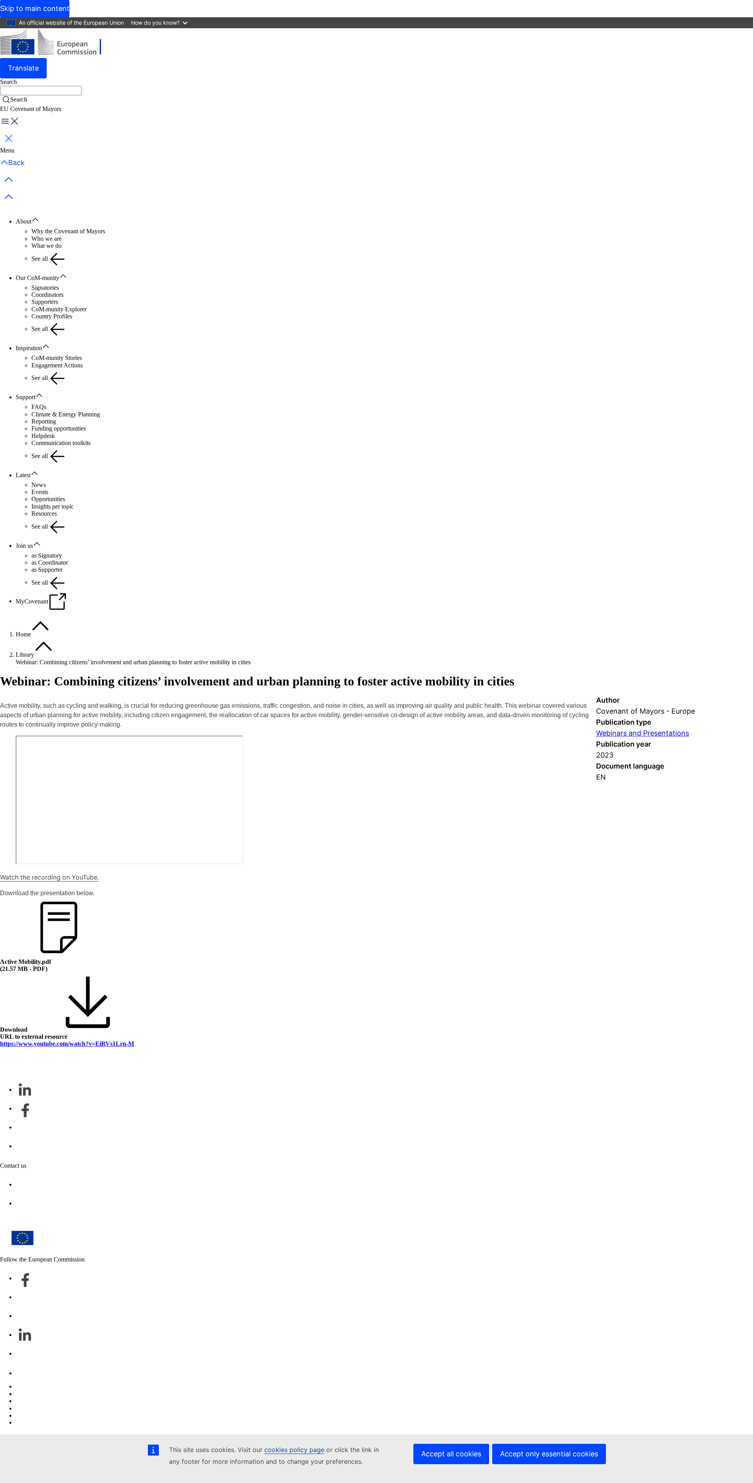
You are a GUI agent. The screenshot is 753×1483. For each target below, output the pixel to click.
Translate (23, 68)
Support (25, 397)
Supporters (44, 301)
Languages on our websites (49, 1393)
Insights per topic (52, 506)
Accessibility (31, 1422)
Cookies (26, 1401)
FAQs (38, 406)
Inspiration (29, 348)
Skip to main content (34, 8)
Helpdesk (43, 436)
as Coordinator (49, 562)
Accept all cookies (451, 1454)
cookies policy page (294, 1450)
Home (23, 634)
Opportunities (48, 499)
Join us (24, 545)
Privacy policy (33, 1408)
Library (25, 654)
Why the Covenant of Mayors (68, 231)
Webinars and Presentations (642, 733)
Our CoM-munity (37, 277)
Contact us (29, 1373)
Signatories (45, 287)
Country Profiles (51, 316)
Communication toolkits (61, 443)
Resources (44, 513)
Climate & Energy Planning (65, 414)
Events (39, 492)
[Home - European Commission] (57, 43)
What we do (46, 245)
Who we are (46, 238)
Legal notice (31, 1415)
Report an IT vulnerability (48, 1386)
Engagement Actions (57, 365)
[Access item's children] (39, 220)
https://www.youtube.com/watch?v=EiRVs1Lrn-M (67, 1043)
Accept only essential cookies (549, 1454)
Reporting (43, 421)
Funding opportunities (58, 428)
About (23, 221)
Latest (23, 475)
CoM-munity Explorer (59, 309)
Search (8, 81)
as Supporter (46, 569)
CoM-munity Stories (56, 357)
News (38, 485)
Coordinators (47, 294)
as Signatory (46, 555)
